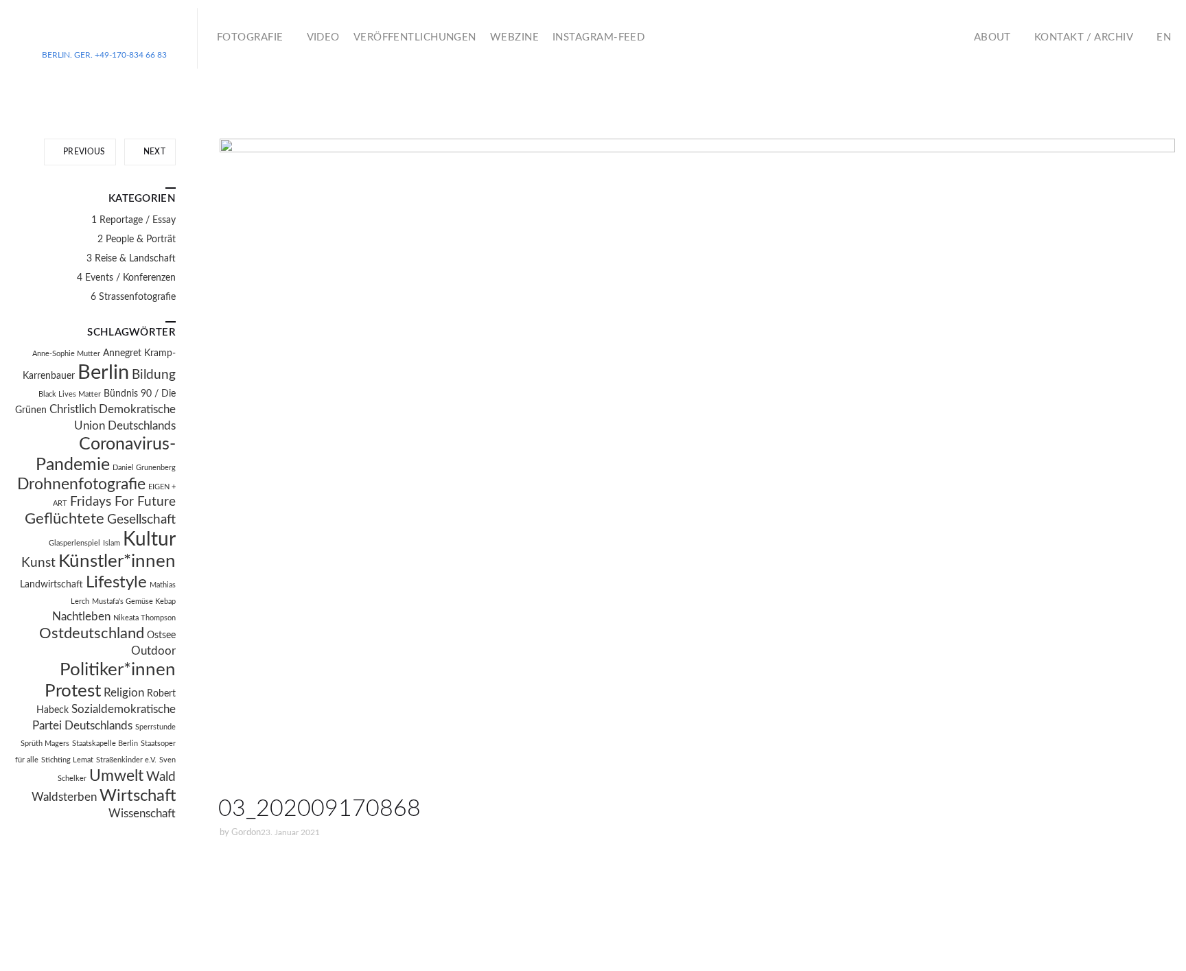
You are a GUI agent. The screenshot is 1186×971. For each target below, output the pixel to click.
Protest (73, 691)
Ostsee (161, 635)
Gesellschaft (141, 519)
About (992, 37)
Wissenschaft (142, 813)
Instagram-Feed (598, 37)
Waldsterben (64, 797)
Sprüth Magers (45, 743)
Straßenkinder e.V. (126, 760)
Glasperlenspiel (74, 543)
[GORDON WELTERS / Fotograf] (104, 33)
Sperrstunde (155, 727)
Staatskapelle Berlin (105, 743)
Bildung (154, 375)
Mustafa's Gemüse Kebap (134, 601)
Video (323, 37)
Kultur (149, 539)
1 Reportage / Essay (133, 220)
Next (153, 152)
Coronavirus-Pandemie (106, 454)
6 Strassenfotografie (133, 297)
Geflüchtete (64, 519)
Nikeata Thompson (144, 618)
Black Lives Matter (69, 394)
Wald (161, 777)
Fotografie (250, 37)
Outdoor (153, 651)
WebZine (514, 37)
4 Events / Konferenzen (126, 278)
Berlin (103, 372)
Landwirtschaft (51, 584)
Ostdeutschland (91, 634)
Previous (83, 152)
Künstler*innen (117, 561)
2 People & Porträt (136, 239)
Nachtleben (81, 616)
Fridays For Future (123, 501)
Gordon (246, 832)
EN (1163, 37)
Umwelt (116, 776)
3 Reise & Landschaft (131, 259)
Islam (111, 543)
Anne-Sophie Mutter (66, 354)
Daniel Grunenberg (144, 467)
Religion (124, 693)
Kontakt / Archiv (1083, 37)
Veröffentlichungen (414, 37)
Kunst (38, 563)
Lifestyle (116, 582)
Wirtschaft (138, 796)
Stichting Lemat (67, 760)
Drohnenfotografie (81, 484)
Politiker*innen (118, 670)
